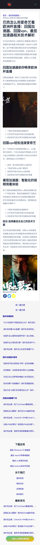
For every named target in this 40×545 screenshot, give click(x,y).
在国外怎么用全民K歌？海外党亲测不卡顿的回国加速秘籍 (20, 342)
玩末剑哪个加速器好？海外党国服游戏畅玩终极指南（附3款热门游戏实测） (20, 383)
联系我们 (20, 494)
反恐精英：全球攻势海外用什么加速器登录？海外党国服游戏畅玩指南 (20, 370)
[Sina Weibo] (14, 296)
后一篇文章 (20, 310)
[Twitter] (9, 296)
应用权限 (20, 489)
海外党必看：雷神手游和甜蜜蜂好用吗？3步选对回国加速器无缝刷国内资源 (20, 431)
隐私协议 (20, 483)
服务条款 (20, 478)
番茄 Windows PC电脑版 (20, 450)
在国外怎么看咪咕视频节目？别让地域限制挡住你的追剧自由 (20, 336)
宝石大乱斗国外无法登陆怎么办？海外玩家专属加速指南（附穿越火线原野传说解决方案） (20, 390)
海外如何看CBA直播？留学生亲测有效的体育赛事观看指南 (20, 329)
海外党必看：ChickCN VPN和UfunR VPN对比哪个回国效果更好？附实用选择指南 (20, 418)
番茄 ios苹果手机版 (20, 461)
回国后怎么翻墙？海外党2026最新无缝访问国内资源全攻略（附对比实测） (20, 411)
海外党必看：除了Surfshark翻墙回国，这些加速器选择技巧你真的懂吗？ (20, 404)
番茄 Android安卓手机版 (20, 466)
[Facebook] (5, 296)
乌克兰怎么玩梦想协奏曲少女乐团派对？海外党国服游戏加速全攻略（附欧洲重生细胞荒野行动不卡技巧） (20, 377)
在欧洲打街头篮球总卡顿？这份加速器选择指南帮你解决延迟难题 (20, 363)
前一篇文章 (20, 305)
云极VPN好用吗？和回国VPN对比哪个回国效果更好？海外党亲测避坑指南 (20, 424)
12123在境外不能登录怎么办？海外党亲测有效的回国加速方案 (20, 322)
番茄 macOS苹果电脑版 (20, 455)
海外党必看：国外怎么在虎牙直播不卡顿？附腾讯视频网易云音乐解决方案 (20, 349)
